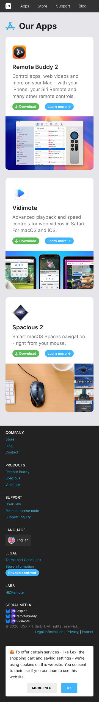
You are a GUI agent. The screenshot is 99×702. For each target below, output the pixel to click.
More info (42, 688)
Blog (82, 6)
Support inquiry (18, 517)
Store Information (20, 566)
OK (69, 688)
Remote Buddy (17, 472)
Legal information (49, 632)
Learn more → (59, 107)
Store (42, 6)
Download (28, 107)
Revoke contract (22, 573)
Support (63, 6)
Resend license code (22, 511)
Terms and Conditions (23, 560)
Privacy (73, 632)
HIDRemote (15, 592)
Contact (12, 452)
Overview (13, 504)
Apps (24, 6)
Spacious (13, 478)
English (22, 540)
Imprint (88, 632)
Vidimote (13, 485)
